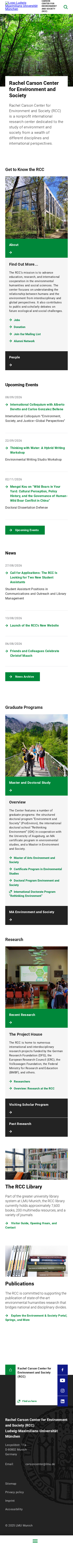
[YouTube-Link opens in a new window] (62, 1380)
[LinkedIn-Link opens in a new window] (62, 1401)
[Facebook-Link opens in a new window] (62, 1370)
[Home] (10, 1370)
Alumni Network (24, 341)
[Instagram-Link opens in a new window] (62, 1391)
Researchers (22, 1081)
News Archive (24, 676)
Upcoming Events (27, 530)
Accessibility (14, 1509)
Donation (19, 327)
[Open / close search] (66, 7)
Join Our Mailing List (27, 334)
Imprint (10, 1500)
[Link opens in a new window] (36, 1385)
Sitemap (10, 1483)
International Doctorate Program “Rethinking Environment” (32, 894)
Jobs (17, 320)
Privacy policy (14, 1492)
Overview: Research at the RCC (34, 1088)
